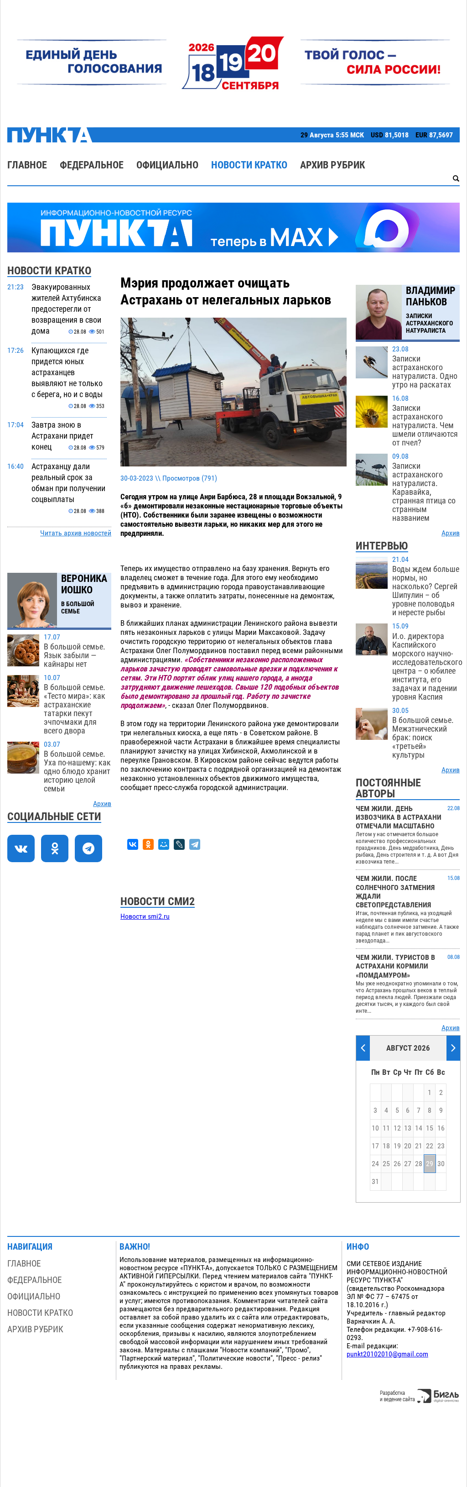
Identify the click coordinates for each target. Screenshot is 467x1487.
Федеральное (92, 165)
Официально (167, 165)
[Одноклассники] (148, 844)
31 (375, 1182)
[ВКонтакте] (132, 844)
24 (375, 1164)
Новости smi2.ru (145, 916)
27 (407, 1164)
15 (429, 1128)
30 (441, 1164)
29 (429, 1164)
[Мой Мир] (163, 844)
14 (418, 1128)
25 (386, 1164)
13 (407, 1128)
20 (407, 1146)
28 (418, 1164)
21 (418, 1146)
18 (386, 1146)
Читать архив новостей (75, 533)
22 (429, 1146)
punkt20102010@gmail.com (387, 1354)
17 (375, 1146)
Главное (27, 165)
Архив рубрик (332, 165)
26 (397, 1164)
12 (397, 1128)
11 (386, 1128)
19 (397, 1146)
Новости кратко (249, 165)
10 (375, 1128)
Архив (102, 804)
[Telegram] (194, 844)
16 (441, 1128)
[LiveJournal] (179, 844)
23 (441, 1146)
